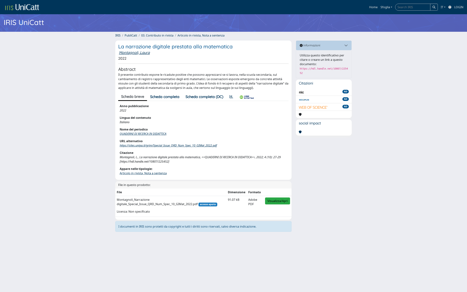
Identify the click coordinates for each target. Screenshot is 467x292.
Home (373, 7)
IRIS (118, 35)
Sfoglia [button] (385, 7)
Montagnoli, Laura (134, 52)
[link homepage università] (22, 7)
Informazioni (311, 45)
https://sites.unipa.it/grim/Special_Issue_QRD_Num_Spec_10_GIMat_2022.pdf (168, 145)
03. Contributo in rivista (157, 35)
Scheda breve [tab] (132, 96)
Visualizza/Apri (277, 201)
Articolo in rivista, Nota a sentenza (201, 35)
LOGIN (458, 7)
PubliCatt (131, 35)
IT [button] (442, 7)
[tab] (231, 97)
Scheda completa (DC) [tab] (204, 96)
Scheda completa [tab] (164, 96)
